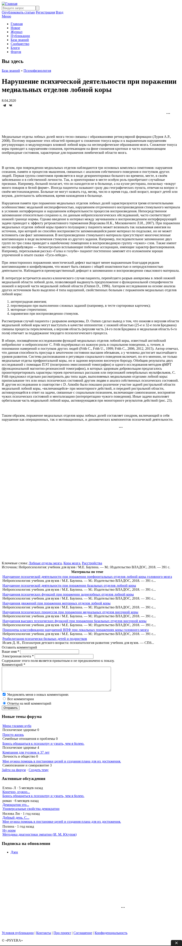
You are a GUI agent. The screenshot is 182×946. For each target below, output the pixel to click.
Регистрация (45, 12)
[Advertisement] (91, 122)
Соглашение (82, 933)
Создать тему (39, 770)
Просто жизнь (13, 735)
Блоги (15, 48)
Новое (15, 28)
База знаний (20, 40)
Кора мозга (71, 563)
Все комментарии (20, 699)
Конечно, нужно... (16, 792)
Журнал (16, 32)
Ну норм (9, 830)
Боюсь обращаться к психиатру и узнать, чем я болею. (43, 743)
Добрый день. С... (15, 817)
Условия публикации (18, 933)
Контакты (43, 933)
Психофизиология (37, 70)
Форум (16, 52)
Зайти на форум (14, 770)
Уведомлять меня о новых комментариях (38, 694)
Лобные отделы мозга (45, 563)
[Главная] (9, 4)
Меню (6, 16)
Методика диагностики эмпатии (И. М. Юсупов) (39, 834)
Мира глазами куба (16, 726)
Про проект (62, 933)
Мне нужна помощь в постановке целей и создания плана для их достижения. (61, 761)
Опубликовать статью (18, 12)
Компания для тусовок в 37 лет (25, 752)
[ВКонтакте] (10, 105)
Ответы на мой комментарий (29, 703)
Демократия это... (15, 805)
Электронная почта (18, 656)
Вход (59, 12)
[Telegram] (4, 105)
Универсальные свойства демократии (30, 809)
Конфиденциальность (111, 933)
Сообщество (20, 44)
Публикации (20, 36)
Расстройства (92, 563)
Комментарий (13, 664)
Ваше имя (10, 651)
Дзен (14, 852)
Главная (17, 24)
